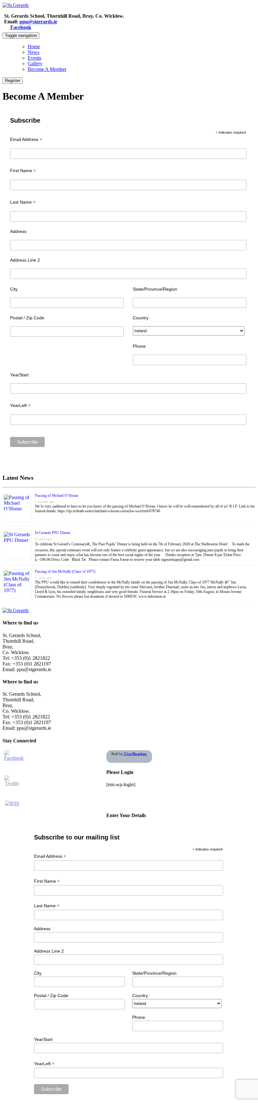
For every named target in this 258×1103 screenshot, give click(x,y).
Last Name (23, 202)
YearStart (19, 374)
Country (141, 317)
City (14, 289)
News (33, 52)
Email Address (26, 139)
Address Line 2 (25, 260)
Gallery (35, 63)
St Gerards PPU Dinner (52, 533)
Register (12, 80)
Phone (139, 346)
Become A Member (47, 69)
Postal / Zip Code (27, 317)
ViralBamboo (135, 754)
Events (34, 58)
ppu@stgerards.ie (38, 21)
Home (34, 46)
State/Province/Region (155, 289)
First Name (23, 171)
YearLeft (20, 406)
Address (18, 231)
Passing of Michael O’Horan (56, 495)
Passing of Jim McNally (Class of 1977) (65, 571)
